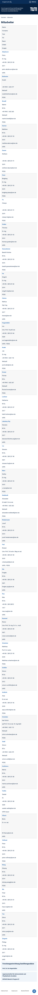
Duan (3, 175)
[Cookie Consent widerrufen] (34, 991)
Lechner (4, 397)
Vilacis (4, 815)
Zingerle (4, 938)
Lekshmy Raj (6, 421)
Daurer (4, 150)
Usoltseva (5, 766)
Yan (3, 914)
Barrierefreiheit (25, 991)
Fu (3, 200)
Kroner (4, 372)
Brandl (4, 101)
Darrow (4, 126)
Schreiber (5, 717)
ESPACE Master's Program (10, 979)
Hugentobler (6, 323)
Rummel (4, 618)
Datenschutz (4, 991)
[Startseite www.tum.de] (33, 9)
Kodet (4, 347)
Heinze (4, 298)
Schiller (4, 667)
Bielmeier (5, 76)
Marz (3, 470)
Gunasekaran (6, 249)
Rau (3, 594)
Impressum (14, 991)
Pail (3, 544)
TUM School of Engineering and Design (11, 9)
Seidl (3, 741)
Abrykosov (5, 52)
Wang (4, 865)
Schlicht (4, 692)
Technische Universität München (9, 11)
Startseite (3, 17)
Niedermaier (6, 520)
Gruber (4, 224)
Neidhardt (5, 495)
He (3, 273)
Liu (3, 446)
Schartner (5, 643)
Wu (3, 889)
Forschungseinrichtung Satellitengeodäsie (12, 8)
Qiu (3, 569)
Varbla (4, 791)
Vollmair (4, 840)
